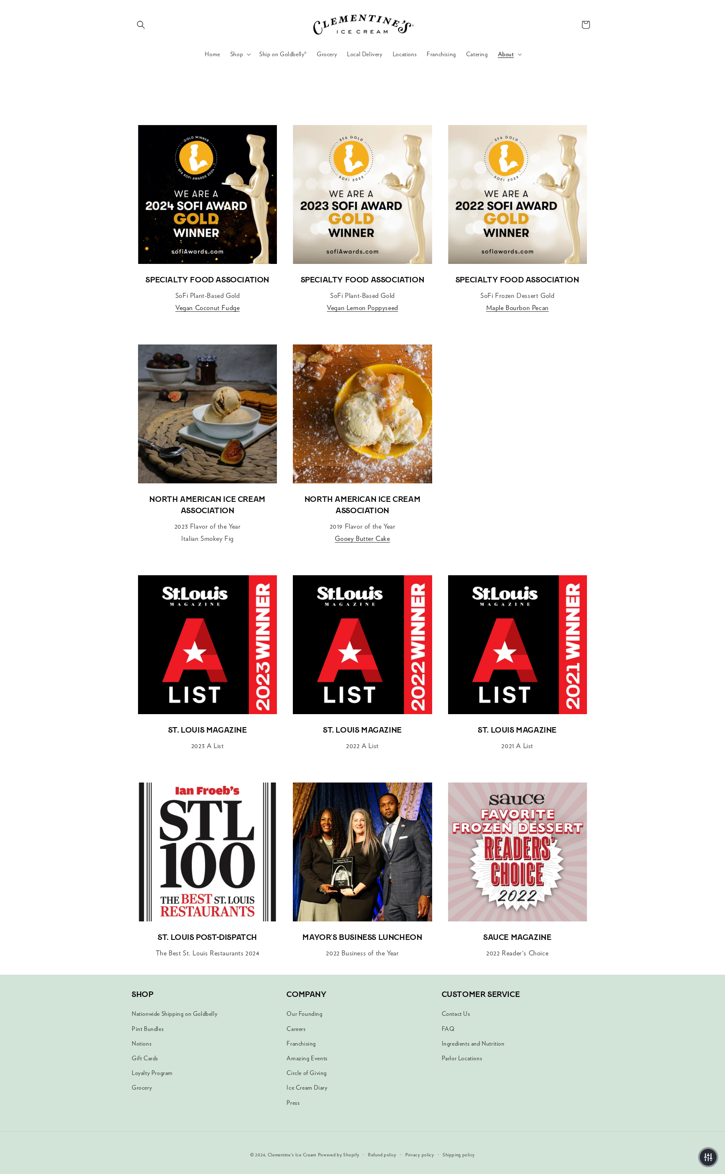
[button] (141, 25)
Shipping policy (459, 1155)
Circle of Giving (307, 1073)
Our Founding (304, 1013)
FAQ (448, 1028)
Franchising (301, 1043)
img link (207, 131)
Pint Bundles (148, 1028)
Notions (141, 1043)
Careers (296, 1028)
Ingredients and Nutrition (473, 1043)
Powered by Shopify (339, 1155)
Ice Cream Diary (307, 1087)
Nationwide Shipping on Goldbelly (174, 1013)
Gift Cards (145, 1058)
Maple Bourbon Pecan (517, 308)
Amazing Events (307, 1058)
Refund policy (382, 1155)
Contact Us (456, 1013)
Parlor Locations (462, 1058)
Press (293, 1102)
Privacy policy (419, 1155)
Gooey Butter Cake (362, 539)
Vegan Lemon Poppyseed (362, 308)
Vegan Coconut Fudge (207, 308)
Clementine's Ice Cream (292, 1155)
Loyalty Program (152, 1073)
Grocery (142, 1087)
